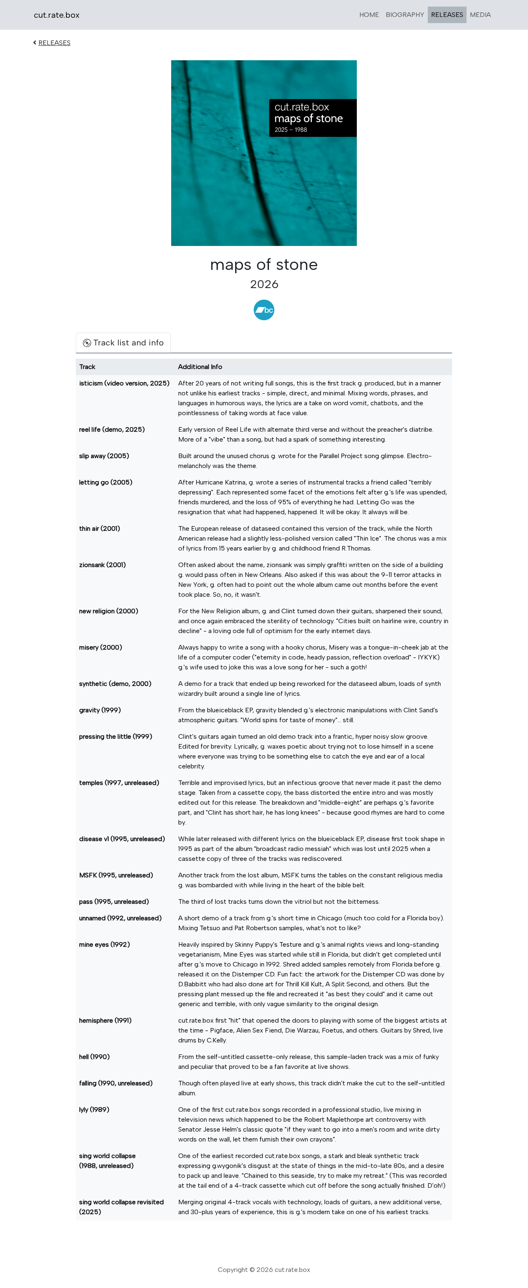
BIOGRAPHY (405, 15)
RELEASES (447, 15)
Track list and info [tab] (128, 342)
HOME (369, 15)
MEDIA (480, 15)
